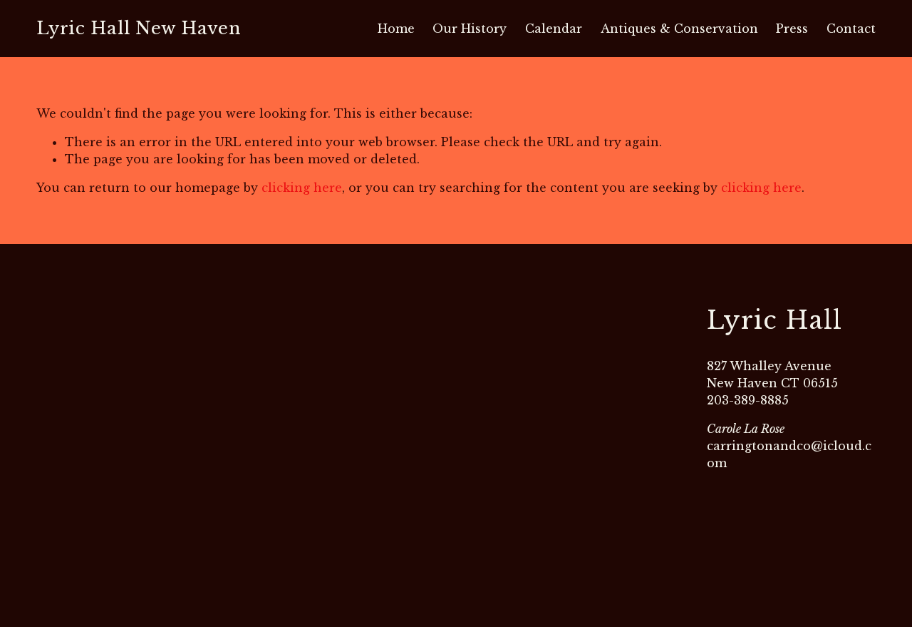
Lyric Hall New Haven (138, 28)
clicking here (301, 187)
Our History (469, 28)
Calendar (553, 28)
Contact (851, 28)
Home (396, 28)
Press (792, 28)
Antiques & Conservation (679, 28)
